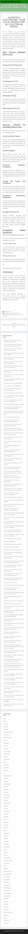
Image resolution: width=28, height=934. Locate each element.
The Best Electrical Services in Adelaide (13, 544)
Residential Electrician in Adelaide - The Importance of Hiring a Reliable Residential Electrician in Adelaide (14, 646)
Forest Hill (6, 844)
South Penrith (7, 803)
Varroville (6, 726)
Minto (5, 849)
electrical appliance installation (12, 313)
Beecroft (6, 901)
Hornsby (6, 778)
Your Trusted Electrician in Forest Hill (12, 538)
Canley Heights (7, 887)
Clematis (6, 745)
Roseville (6, 907)
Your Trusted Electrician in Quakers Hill (13, 386)
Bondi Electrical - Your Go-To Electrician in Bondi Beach (14, 325)
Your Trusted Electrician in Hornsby (12, 417)
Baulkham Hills (7, 775)
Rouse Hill (6, 841)
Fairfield (6, 786)
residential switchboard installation (11, 314)
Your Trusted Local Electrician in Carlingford (14, 404)
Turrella (5, 756)
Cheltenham (7, 863)
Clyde (5, 866)
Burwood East (7, 847)
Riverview (6, 808)
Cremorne (6, 792)
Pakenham (6, 816)
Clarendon (6, 825)
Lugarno (6, 838)
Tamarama (6, 734)
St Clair (5, 918)
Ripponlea (6, 822)
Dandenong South (8, 871)
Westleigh (6, 898)
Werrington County (8, 732)
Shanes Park (6, 890)
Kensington (6, 833)
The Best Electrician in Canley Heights (13, 603)
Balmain (6, 836)
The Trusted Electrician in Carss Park (12, 549)
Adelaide (6, 770)
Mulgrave (6, 868)
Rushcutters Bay (7, 737)
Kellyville (6, 724)
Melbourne (6, 743)
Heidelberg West (7, 893)
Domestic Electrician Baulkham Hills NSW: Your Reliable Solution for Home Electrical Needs (13, 413)
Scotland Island (7, 857)
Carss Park (6, 852)
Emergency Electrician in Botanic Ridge (13, 383)
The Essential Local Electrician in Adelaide (13, 600)
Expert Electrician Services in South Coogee (14, 585)
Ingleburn (6, 915)
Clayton (5, 781)
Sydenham (6, 806)
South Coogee (7, 877)
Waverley (6, 904)
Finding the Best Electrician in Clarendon (13, 497)
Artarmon (6, 789)
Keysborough (7, 784)
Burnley (5, 740)
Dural (5, 718)
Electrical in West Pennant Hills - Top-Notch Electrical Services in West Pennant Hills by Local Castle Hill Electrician (13, 665)
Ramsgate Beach (8, 874)
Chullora (6, 800)
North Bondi (7, 879)
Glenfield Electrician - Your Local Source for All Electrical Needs (14, 22)
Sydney (5, 830)
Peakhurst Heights (8, 860)
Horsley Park (7, 882)
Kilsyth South (7, 759)
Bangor (5, 827)
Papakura (6, 729)
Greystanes (6, 909)
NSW (10, 311)
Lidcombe (6, 814)
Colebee (6, 855)
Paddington (6, 797)
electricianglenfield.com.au (9, 296)
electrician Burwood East (9, 541)
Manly (5, 762)
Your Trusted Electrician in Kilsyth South (13, 393)
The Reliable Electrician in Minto (11, 547)
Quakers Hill (6, 754)
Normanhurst (7, 811)
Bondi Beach (7, 920)
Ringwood (6, 748)
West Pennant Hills (8, 912)
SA (4, 773)
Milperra (6, 819)
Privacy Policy (20, 930)
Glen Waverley (7, 885)
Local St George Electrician (10, 582)
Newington (6, 765)
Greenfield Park (7, 896)
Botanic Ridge (7, 751)
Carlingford (6, 767)
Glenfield (6, 311)
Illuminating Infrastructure (11, 2)
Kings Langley (7, 795)
